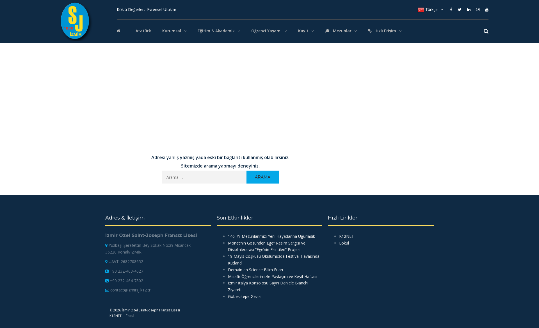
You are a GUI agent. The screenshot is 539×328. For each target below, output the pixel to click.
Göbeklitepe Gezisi (244, 296)
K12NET (346, 236)
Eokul (344, 243)
